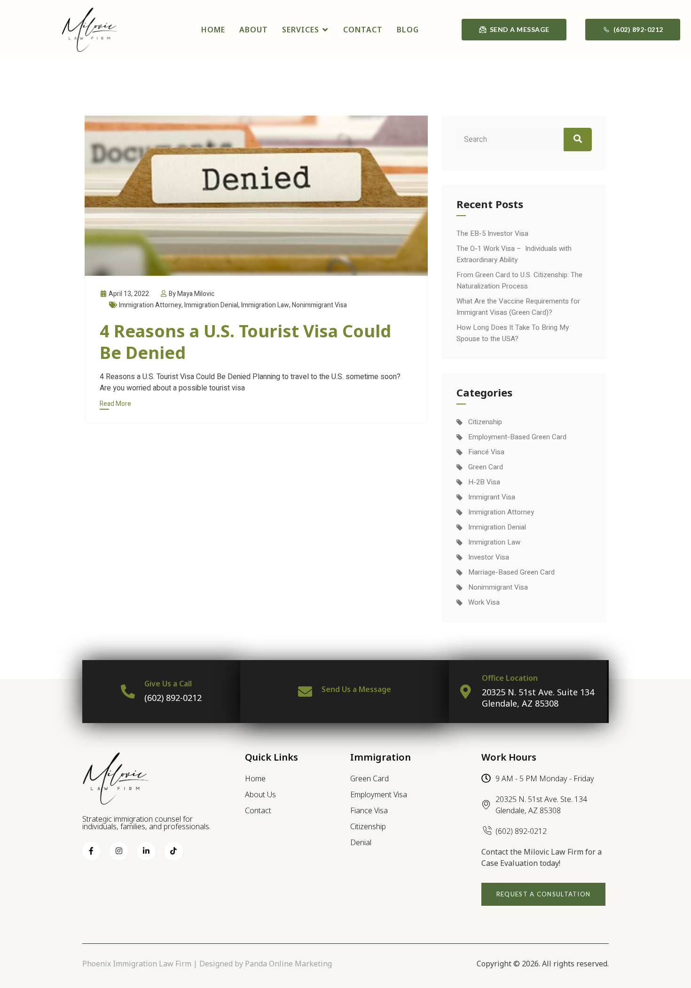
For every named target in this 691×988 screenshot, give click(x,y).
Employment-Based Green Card (517, 437)
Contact (363, 29)
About (253, 29)
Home (213, 29)
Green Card (485, 467)
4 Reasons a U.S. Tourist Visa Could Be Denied (245, 341)
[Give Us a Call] (128, 692)
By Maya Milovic (190, 294)
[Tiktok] (173, 851)
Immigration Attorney (150, 305)
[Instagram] (118, 851)
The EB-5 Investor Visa (492, 233)
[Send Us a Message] (305, 692)
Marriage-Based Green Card (511, 572)
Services (300, 29)
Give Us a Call (168, 683)
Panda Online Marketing (288, 963)
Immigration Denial (211, 305)
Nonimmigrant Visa (319, 305)
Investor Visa (488, 557)
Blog (408, 29)
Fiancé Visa (486, 452)
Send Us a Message (356, 689)
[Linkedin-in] (146, 851)
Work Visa (484, 602)
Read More (115, 404)
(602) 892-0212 (173, 697)
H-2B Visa (484, 482)
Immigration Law (265, 305)
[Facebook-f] (91, 851)
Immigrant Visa (491, 497)
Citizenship (485, 422)
